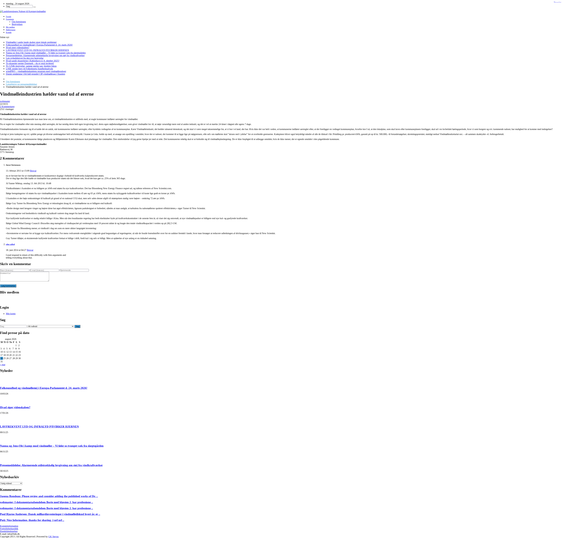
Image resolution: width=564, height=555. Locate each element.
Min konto (11, 313)
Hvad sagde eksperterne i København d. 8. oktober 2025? (32, 60)
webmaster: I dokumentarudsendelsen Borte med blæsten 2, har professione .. (46, 502)
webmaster (5, 101)
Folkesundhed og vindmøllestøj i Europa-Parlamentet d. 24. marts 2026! (39, 45)
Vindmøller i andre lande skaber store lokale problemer (31, 42)
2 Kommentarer (7, 106)
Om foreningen (19, 21)
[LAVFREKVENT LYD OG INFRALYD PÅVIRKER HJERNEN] (4, 418)
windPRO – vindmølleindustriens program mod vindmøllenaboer (36, 71)
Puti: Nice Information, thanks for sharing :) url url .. (32, 520)
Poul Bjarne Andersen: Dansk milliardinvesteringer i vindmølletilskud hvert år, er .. (50, 514)
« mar (2, 364)
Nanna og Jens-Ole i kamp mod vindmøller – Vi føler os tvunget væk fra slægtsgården (46, 53)
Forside (8, 17)
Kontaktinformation (9, 526)
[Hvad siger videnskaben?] (4, 398)
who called (10, 244)
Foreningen (10, 19)
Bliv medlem (10, 27)
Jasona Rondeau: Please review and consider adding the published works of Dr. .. (49, 496)
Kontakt (8, 32)
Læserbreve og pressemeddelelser (21, 84)
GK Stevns (53, 536)
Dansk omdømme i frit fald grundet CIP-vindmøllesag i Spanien (35, 74)
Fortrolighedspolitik (9, 528)
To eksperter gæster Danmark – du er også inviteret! (30, 63)
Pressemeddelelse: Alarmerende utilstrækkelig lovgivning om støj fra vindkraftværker (45, 55)
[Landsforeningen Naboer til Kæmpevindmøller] (282, 11)
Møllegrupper (10, 30)
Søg (77, 326)
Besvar (33, 170)
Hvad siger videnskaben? (17, 47)
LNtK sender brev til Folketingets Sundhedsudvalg (29, 68)
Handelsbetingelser (9, 531)
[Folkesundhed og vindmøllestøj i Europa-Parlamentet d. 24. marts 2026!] (4, 379)
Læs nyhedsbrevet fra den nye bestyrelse (24, 58)
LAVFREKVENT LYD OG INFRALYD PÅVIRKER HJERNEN (37, 50)
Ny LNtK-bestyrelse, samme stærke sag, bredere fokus (31, 66)
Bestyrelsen (17, 24)
